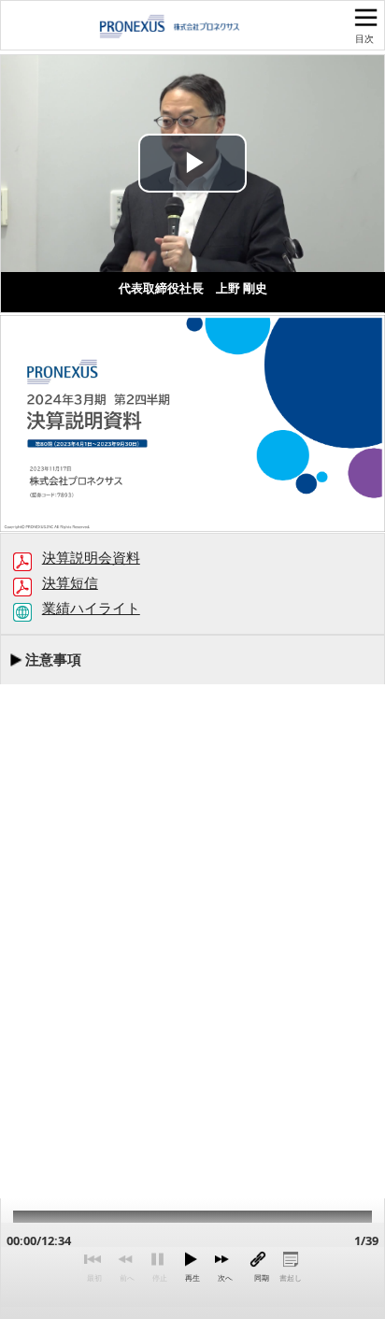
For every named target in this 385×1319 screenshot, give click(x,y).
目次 (364, 38)
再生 (192, 1278)
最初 (94, 1278)
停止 (159, 1278)
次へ (225, 1278)
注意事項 (53, 659)
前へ (127, 1278)
